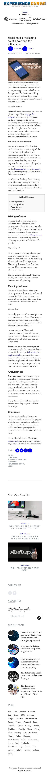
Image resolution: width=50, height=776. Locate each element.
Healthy (22, 729)
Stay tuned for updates (19, 609)
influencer (12, 459)
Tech (28, 49)
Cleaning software (17, 204)
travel (27, 747)
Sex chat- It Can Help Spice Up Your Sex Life (25, 537)
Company (31, 715)
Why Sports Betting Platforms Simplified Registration (30, 649)
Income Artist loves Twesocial (27, 169)
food (35, 722)
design (10, 719)
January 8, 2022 (25, 565)
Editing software (17, 202)
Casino (16, 715)
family (10, 722)
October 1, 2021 (25, 523)
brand (15, 457)
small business (13, 740)
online (18, 736)
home (29, 729)
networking (13, 464)
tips (21, 747)
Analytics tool (15, 207)
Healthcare (12, 729)
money (10, 736)
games (20, 726)
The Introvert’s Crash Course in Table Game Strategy (31, 676)
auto (15, 712)
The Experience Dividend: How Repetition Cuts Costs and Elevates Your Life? (31, 691)
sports (10, 743)
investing (17, 733)
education (19, 719)
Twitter (11, 750)
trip (34, 747)
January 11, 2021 (15, 54)
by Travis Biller (33, 54)
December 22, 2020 (25, 533)
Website (27, 750)
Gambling (11, 726)
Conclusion (14, 210)
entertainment (31, 719)
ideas (10, 733)
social (23, 740)
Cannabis (31, 712)
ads (9, 712)
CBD (23, 715)
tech (17, 743)
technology (25, 743)
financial (27, 722)
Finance (18, 722)
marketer (22, 459)
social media (13, 441)
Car (9, 715)
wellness (36, 750)
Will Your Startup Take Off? (25, 569)
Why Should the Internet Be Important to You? (25, 527)
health (36, 726)
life (25, 733)
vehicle (19, 750)
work (10, 754)
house (37, 729)
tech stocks (12, 747)
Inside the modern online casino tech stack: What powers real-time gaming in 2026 (31, 636)
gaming (28, 726)
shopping (27, 736)
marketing (12, 462)
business (15, 49)
